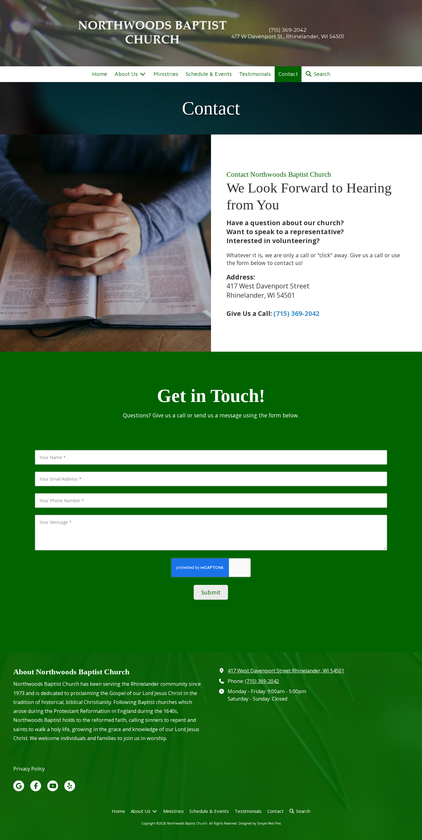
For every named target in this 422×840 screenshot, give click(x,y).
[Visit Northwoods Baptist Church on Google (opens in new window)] (18, 785)
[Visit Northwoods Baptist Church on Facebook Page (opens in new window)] (35, 785)
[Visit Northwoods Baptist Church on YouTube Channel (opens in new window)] (52, 785)
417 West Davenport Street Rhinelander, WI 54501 (286, 670)
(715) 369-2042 (296, 313)
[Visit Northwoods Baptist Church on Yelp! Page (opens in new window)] (69, 785)
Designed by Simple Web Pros (259, 823)
